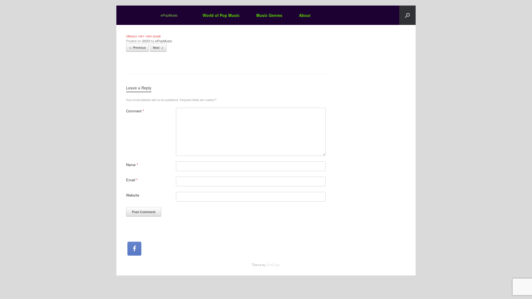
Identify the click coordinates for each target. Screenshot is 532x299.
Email (132, 179)
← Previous (137, 47)
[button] (407, 15)
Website (132, 195)
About (305, 15)
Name (132, 164)
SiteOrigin (273, 264)
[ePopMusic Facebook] (134, 249)
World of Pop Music (221, 15)
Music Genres (269, 15)
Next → (158, 47)
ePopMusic (163, 40)
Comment (135, 111)
